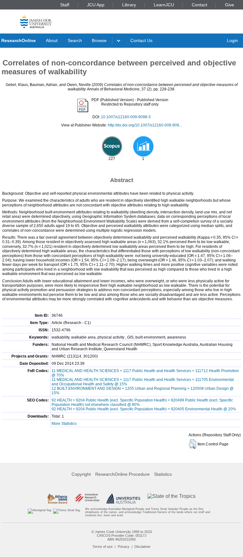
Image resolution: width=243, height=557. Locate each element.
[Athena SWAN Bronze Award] (57, 498)
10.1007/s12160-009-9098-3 (126, 117)
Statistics (163, 474)
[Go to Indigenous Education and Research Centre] (39, 512)
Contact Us (141, 40)
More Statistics (64, 423)
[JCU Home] (36, 21)
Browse (99, 40)
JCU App (95, 4)
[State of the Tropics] (171, 498)
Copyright (81, 474)
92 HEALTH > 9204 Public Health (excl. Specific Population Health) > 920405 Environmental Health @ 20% (144, 409)
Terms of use (102, 546)
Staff (64, 4)
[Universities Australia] (123, 498)
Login (232, 40)
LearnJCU (164, 4)
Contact (199, 4)
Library (129, 4)
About (52, 40)
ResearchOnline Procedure (122, 474)
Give (229, 4)
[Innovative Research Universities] (86, 498)
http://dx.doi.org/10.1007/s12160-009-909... (145, 125)
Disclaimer (142, 546)
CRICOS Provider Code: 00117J (121, 535)
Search (75, 40)
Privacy (123, 546)
